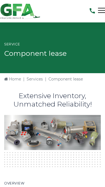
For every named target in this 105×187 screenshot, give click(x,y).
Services (35, 79)
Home (14, 79)
